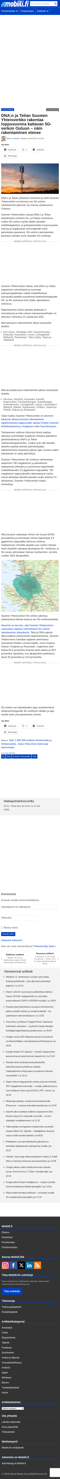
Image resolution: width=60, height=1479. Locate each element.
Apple (5, 1372)
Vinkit (5, 1332)
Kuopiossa (27, 426)
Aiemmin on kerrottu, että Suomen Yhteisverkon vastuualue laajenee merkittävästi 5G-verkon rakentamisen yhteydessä (27, 629)
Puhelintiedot (8, 11)
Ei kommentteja (52, 109)
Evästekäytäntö (10, 1312)
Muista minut (10, 927)
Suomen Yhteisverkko (21, 756)
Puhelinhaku (8, 1242)
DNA (9, 756)
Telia (34, 756)
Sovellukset (8, 1352)
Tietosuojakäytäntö (11, 1307)
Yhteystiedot (8, 1432)
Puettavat (7, 1347)
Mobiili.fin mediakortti (13, 1447)
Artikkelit (42, 11)
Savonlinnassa (48, 426)
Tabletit (5, 1342)
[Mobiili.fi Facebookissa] (13, 1266)
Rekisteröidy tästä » (45, 946)
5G (3, 756)
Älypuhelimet (8, 1337)
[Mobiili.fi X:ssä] (21, 1266)
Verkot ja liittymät (7, 109)
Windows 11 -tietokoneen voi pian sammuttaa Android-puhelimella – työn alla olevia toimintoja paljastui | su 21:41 (28, 981)
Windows (6, 1377)
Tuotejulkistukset (10, 1387)
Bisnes (5, 1382)
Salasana (6, 917)
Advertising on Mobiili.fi (14, 1463)
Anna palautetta (10, 1427)
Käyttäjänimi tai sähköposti (15, 907)
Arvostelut (7, 1327)
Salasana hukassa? (11, 940)
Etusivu (5, 1232)
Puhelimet (7, 1237)
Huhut (5, 1392)
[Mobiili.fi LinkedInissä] (29, 1266)
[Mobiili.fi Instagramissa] (5, 1266)
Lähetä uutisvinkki (11, 1422)
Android (6, 1367)
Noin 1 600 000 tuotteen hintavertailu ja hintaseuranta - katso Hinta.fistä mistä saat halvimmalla (26, 744)
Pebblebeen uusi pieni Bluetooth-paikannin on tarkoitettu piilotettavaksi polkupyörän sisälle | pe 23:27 (28, 1146)
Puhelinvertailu (9, 1247)
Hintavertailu (27, 11)
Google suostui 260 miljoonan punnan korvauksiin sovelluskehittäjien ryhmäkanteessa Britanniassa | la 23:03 (30, 1041)
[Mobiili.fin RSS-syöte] (37, 1266)
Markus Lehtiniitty (13, 138)
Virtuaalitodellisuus (12, 1362)
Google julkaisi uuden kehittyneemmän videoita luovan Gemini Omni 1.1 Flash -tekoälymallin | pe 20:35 (29, 1171)
